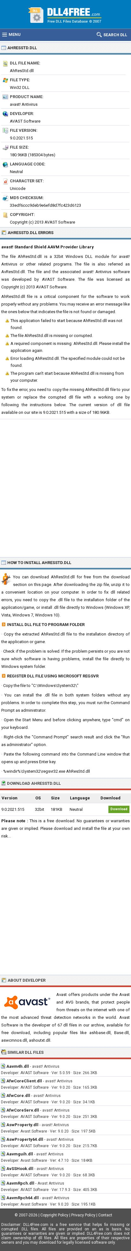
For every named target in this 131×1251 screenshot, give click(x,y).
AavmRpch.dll (20, 1183)
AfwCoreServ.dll (22, 1110)
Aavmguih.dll (19, 1154)
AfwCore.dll (18, 1095)
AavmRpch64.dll (22, 1197)
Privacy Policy (83, 1215)
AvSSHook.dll (19, 1168)
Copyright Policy (54, 1215)
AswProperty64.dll (24, 1139)
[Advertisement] (65, 487)
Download (119, 809)
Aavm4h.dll (17, 1066)
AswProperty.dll (22, 1124)
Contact (105, 1215)
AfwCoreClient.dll (24, 1081)
